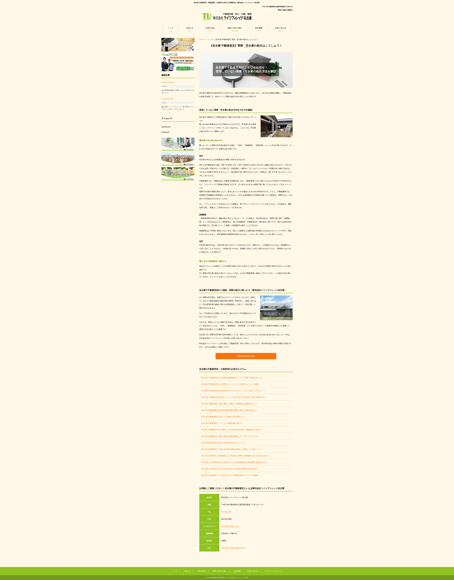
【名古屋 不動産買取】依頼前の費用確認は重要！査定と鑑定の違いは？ (229, 410)
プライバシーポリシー (273, 571)
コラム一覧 (209, 39)
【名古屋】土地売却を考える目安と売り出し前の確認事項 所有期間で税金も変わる (233, 462)
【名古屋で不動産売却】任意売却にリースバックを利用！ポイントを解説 (229, 384)
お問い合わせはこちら (246, 356)
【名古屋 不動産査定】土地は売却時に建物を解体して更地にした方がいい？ (230, 449)
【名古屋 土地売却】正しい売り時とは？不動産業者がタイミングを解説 (229, 475)
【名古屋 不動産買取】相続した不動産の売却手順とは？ (222, 417)
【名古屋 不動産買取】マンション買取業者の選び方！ (221, 423)
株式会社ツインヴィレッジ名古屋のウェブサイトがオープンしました (177, 108)
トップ (174, 571)
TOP (201, 39)
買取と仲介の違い (220, 571)
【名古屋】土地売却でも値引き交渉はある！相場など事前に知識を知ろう (229, 469)
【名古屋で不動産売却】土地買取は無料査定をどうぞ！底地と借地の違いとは (231, 378)
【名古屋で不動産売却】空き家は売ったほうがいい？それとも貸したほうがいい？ (233, 391)
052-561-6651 (226, 512)
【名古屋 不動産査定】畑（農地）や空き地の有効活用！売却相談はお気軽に (230, 430)
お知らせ (164, 86)
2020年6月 (165, 132)
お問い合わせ (252, 571)
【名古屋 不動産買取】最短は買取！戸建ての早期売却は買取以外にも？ (229, 404)
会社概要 (237, 571)
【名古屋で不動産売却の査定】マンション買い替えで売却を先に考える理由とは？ (233, 397)
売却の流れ (201, 571)
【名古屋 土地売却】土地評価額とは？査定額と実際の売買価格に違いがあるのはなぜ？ (235, 456)
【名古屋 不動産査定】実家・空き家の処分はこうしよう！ (223, 443)
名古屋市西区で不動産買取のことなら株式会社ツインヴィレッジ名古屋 (229, 577)
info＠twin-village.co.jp (229, 526)
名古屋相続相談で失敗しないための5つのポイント (177, 91)
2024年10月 (166, 127)
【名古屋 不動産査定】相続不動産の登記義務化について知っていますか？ (229, 436)
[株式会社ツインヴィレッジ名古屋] (227, 20)
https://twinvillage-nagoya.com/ (233, 548)
